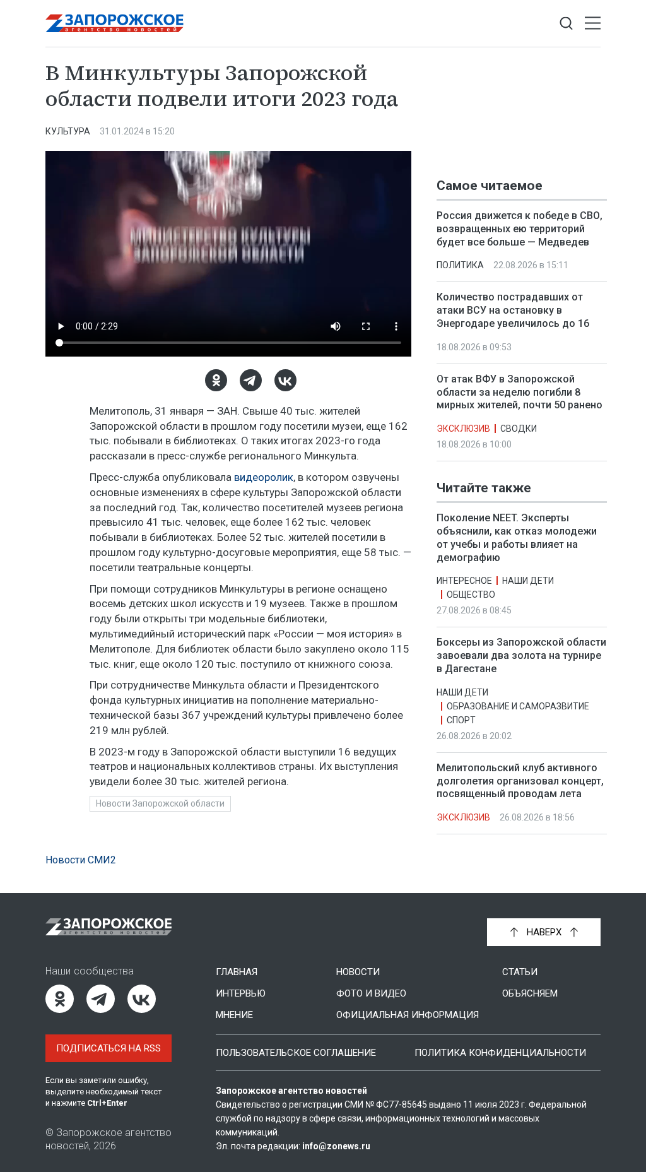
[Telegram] (251, 380)
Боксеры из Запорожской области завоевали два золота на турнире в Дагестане (521, 656)
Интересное (464, 581)
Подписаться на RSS (108, 1048)
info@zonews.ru (336, 1146)
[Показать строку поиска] (566, 24)
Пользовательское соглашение (296, 1052)
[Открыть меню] (593, 24)
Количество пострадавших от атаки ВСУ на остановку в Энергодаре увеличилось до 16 (513, 310)
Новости (358, 972)
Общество (471, 595)
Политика (460, 265)
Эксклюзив (463, 428)
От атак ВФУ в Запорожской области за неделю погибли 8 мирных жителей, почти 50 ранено (519, 392)
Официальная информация (407, 1015)
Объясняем (530, 993)
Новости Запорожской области (160, 803)
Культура (67, 131)
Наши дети (528, 581)
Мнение (234, 1015)
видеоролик (263, 477)
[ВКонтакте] (285, 380)
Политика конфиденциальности (500, 1052)
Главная (236, 972)
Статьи (519, 972)
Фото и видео (371, 993)
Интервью (241, 993)
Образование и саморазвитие (518, 706)
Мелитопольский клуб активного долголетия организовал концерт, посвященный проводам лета (520, 781)
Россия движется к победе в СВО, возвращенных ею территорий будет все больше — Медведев (519, 229)
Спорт (461, 720)
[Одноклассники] (216, 380)
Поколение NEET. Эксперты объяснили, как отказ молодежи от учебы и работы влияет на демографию (517, 537)
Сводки (518, 428)
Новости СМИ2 (80, 860)
